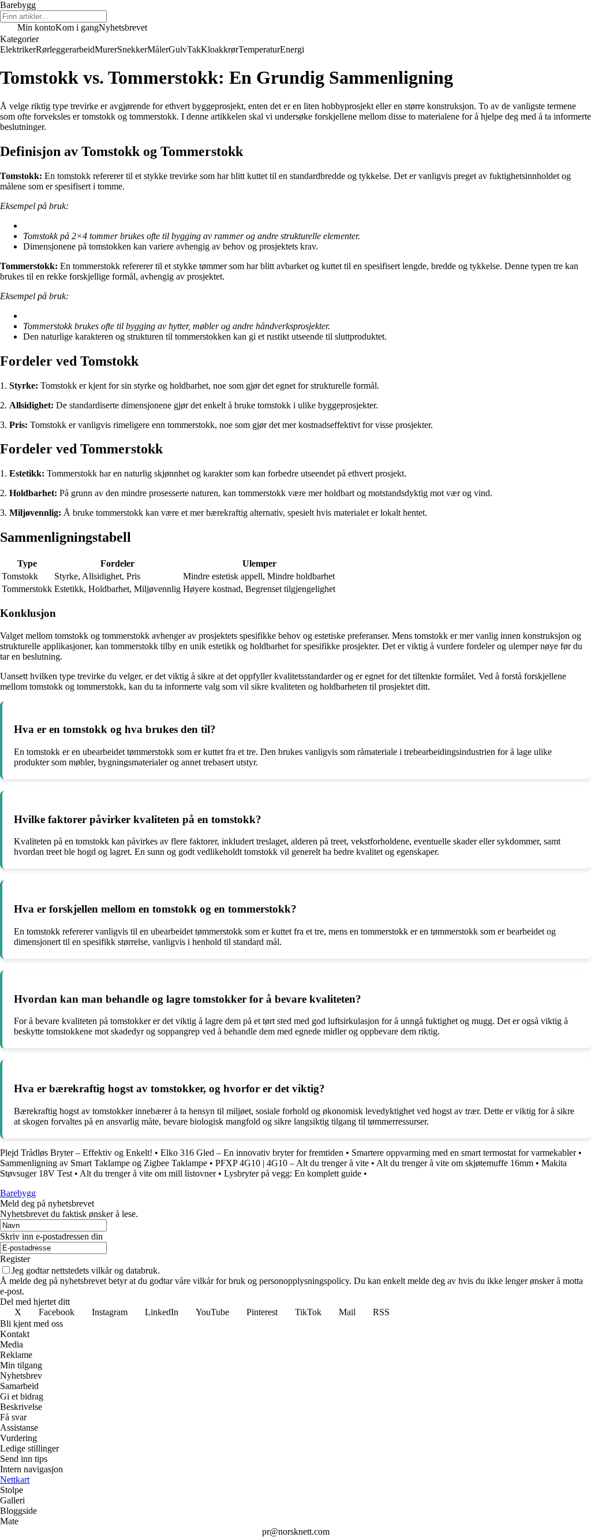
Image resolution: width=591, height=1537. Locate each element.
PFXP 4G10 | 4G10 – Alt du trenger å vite (292, 1163)
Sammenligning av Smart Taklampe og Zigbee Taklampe (103, 1163)
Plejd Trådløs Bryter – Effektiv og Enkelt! (76, 1153)
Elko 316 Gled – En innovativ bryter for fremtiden (251, 1153)
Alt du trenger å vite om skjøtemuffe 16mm (454, 1163)
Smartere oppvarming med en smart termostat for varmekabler (463, 1153)
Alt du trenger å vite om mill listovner (148, 1173)
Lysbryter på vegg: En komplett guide (292, 1173)
